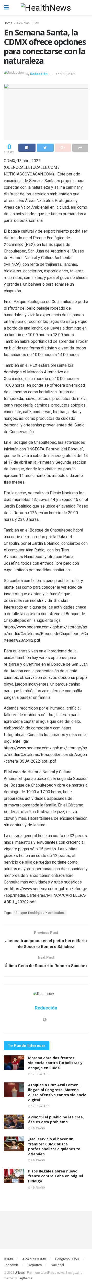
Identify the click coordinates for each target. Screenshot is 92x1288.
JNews (20, 1272)
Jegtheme (25, 1278)
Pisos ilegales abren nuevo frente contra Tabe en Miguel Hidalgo (55, 1176)
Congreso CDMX (67, 1259)
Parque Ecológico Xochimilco (40, 913)
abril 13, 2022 (65, 74)
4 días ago (37, 1128)
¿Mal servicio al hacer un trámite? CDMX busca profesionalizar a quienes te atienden (54, 1146)
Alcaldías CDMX (27, 23)
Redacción (39, 74)
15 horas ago (40, 1074)
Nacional (57, 1265)
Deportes (35, 1265)
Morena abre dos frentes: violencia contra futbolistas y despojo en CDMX (55, 1062)
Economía (11, 1265)
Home (8, 23)
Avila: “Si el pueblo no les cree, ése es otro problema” (56, 1120)
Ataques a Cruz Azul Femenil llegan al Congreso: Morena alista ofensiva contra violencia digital (57, 1092)
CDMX (8, 1259)
